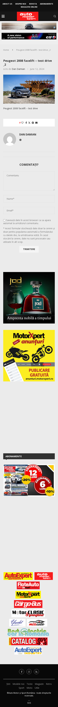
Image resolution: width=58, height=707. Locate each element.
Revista (33, 4)
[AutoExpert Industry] (28, 651)
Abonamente (46, 4)
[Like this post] (22, 122)
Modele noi (18, 683)
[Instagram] (29, 671)
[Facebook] (21, 671)
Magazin (39, 683)
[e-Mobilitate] (28, 632)
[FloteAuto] (28, 585)
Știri (8, 683)
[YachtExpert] (17, 623)
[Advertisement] (29, 417)
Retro (49, 683)
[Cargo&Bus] (28, 604)
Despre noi (20, 4)
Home (6, 49)
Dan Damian (18, 68)
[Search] (54, 16)
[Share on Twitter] (29, 122)
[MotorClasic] (28, 613)
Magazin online (29, 7)
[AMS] (43, 576)
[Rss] (36, 671)
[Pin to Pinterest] (33, 122)
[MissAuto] (37, 623)
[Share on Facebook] (26, 122)
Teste (30, 683)
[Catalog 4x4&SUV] (28, 641)
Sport (21, 687)
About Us (7, 4)
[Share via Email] (36, 122)
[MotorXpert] (28, 595)
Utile (37, 687)
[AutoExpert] (18, 576)
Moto (29, 687)
